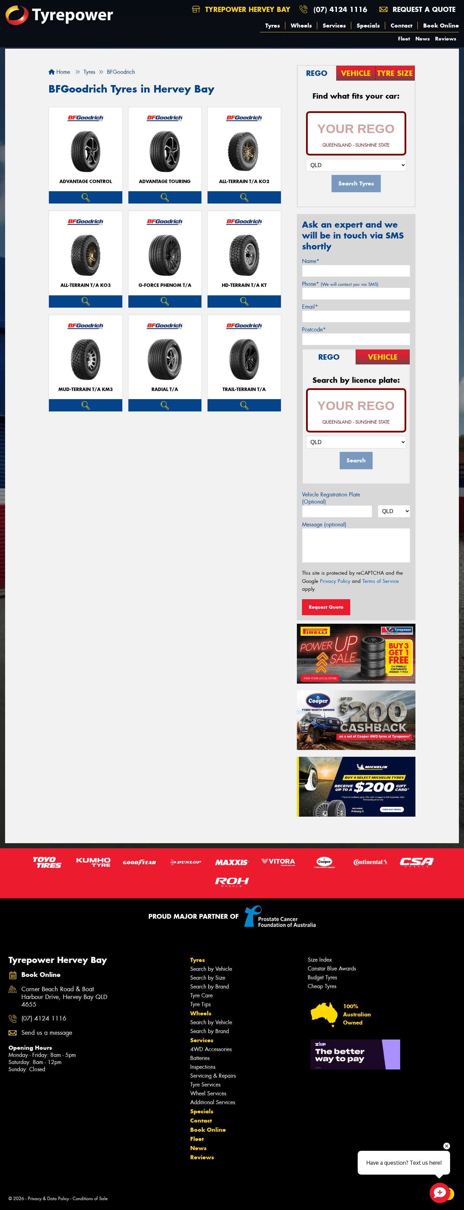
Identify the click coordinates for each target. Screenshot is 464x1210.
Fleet (404, 38)
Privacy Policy (335, 581)
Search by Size (207, 977)
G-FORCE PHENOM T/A (165, 285)
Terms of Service (380, 581)
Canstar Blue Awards (332, 968)
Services (334, 25)
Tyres (272, 25)
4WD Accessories (211, 1049)
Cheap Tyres (322, 986)
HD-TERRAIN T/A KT (244, 285)
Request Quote (326, 607)
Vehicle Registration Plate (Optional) (331, 498)
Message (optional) (324, 524)
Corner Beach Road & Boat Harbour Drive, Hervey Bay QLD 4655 (64, 997)
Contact (401, 25)
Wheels (301, 25)
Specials (368, 25)
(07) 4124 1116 (340, 9)
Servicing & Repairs (213, 1075)
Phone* (340, 284)
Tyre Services (205, 1084)
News (422, 38)
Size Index (320, 959)
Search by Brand (209, 986)
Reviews (445, 38)
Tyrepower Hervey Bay (246, 9)
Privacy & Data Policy (48, 1198)
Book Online (441, 25)
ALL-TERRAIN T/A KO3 (85, 285)
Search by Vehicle (211, 968)
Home (62, 72)
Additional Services (212, 1102)
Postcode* (314, 329)
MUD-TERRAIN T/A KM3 (85, 389)
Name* (310, 261)
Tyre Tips (200, 1004)
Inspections (202, 1066)
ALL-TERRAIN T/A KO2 (244, 181)
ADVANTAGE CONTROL (85, 181)
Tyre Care (201, 995)
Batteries (200, 1058)
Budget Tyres (322, 977)
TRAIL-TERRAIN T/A (244, 389)
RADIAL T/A (164, 389)
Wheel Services (208, 1093)
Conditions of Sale (90, 1198)
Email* (310, 306)
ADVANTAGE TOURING (165, 181)
